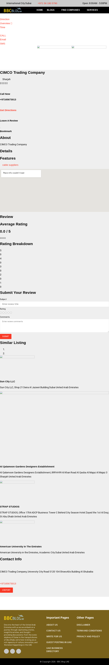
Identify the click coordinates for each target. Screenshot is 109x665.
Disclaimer (83, 625)
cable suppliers (10, 165)
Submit (5, 336)
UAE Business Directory (54, 649)
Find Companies (70, 10)
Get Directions (8, 110)
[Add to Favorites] (0, 126)
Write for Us (54, 636)
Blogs (50, 10)
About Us (52, 625)
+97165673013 (8, 583)
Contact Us (53, 631)
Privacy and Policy (88, 636)
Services (92, 10)
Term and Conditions (89, 631)
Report (7, 590)
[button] (105, 10)
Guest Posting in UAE (59, 642)
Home (40, 10)
